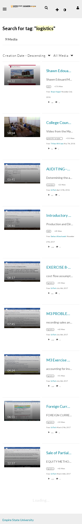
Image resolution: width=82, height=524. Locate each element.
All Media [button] (60, 55)
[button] (6, 9)
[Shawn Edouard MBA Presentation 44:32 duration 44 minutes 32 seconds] (22, 74)
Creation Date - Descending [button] (24, 55)
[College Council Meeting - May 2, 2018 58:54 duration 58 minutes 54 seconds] (22, 126)
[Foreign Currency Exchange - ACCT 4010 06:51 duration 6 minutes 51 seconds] (22, 410)
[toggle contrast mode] (64, 10)
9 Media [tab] (11, 39)
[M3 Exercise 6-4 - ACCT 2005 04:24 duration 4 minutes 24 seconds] (22, 364)
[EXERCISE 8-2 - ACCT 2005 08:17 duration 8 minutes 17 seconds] (22, 271)
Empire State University (18, 520)
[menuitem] (46, 8)
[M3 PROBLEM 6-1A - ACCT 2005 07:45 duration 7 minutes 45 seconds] (22, 317)
